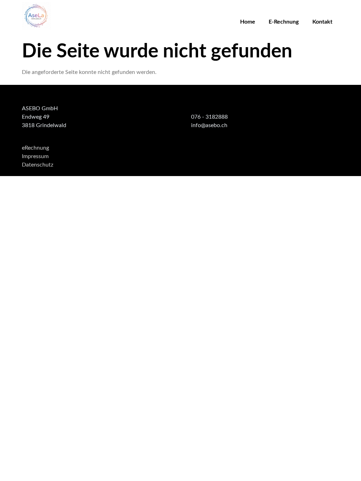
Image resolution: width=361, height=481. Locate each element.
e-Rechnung (284, 22)
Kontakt (322, 22)
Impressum (35, 156)
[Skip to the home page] (36, 16)
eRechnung (35, 148)
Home (247, 22)
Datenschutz (37, 165)
